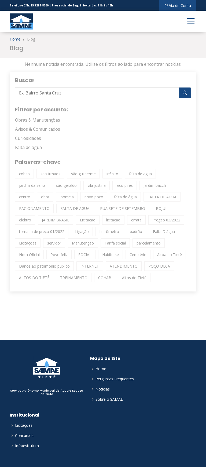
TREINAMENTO (73, 277)
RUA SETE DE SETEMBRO (122, 208)
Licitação (87, 219)
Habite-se (110, 254)
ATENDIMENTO (124, 266)
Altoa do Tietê (169, 254)
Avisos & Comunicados (37, 129)
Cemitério (138, 254)
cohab (24, 173)
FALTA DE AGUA (74, 208)
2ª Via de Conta (177, 5)
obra (45, 196)
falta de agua (140, 173)
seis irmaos (50, 173)
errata (136, 219)
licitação (113, 219)
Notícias (102, 389)
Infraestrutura (27, 446)
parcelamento (149, 243)
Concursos (24, 435)
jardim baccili (155, 185)
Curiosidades (28, 138)
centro (24, 196)
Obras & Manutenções (37, 120)
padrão (136, 231)
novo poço (93, 196)
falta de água (125, 196)
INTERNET (89, 266)
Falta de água (28, 147)
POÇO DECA (159, 266)
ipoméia (67, 196)
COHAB (104, 277)
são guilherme (83, 173)
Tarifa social (115, 243)
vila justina (96, 185)
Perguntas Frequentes (114, 379)
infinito (112, 173)
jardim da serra (32, 185)
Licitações (27, 243)
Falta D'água (164, 231)
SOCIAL (84, 254)
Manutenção (83, 243)
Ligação (82, 231)
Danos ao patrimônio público (44, 266)
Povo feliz (59, 254)
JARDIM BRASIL (55, 219)
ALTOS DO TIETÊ (34, 277)
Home (15, 39)
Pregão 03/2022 (166, 219)
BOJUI (161, 208)
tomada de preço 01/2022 (41, 231)
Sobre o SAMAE (109, 399)
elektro (25, 219)
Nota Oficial (29, 254)
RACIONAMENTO (34, 208)
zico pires (124, 185)
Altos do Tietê (134, 277)
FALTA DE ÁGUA (162, 196)
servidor (54, 243)
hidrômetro (109, 231)
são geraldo (66, 185)
